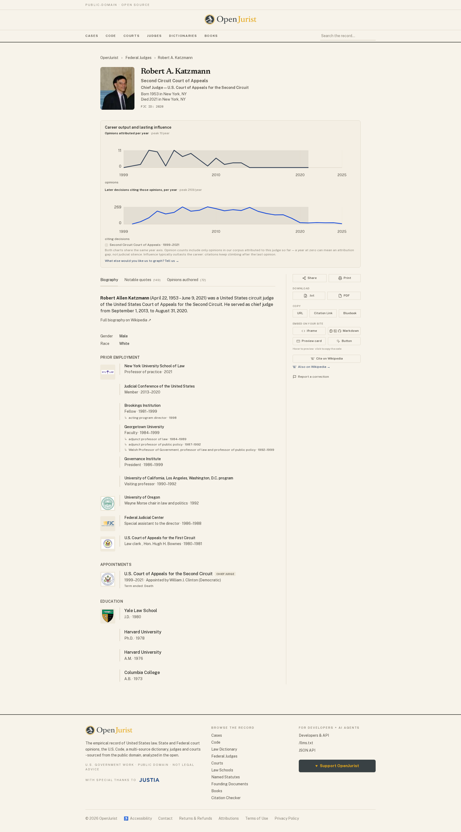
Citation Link (323, 313)
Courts (132, 36)
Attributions (228, 818)
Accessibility (138, 818)
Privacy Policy (287, 818)
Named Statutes (225, 777)
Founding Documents (229, 784)
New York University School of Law (154, 366)
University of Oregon (142, 497)
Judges (154, 36)
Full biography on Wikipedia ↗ (125, 320)
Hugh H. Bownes (166, 544)
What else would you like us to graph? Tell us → (142, 261)
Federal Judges (138, 58)
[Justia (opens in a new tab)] (149, 780)
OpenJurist (109, 58)
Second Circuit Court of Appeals (174, 80)
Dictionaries (183, 36)
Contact (165, 818)
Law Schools (222, 770)
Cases (91, 36)
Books (211, 36)
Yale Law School (140, 610)
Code (111, 36)
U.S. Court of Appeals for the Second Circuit (168, 573)
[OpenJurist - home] (230, 19)
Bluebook (349, 313)
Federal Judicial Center (144, 517)
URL (300, 313)
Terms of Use (256, 818)
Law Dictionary (224, 749)
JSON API (307, 750)
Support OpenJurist (337, 765)
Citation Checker (226, 798)
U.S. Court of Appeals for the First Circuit (159, 538)
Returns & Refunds (195, 818)
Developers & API (314, 735)
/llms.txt (306, 743)
